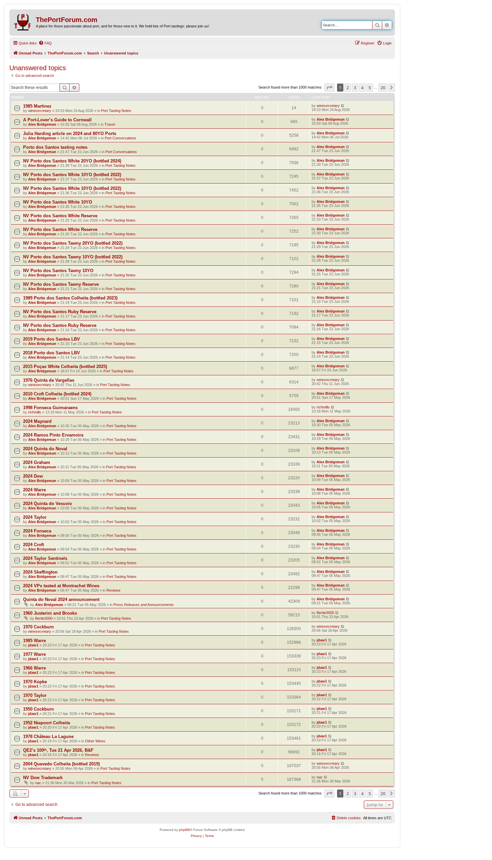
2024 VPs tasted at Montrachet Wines (61, 585)
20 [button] (383, 88)
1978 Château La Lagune (48, 736)
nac (38, 783)
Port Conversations (120, 138)
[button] (329, 88)
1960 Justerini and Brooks (50, 613)
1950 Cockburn (38, 709)
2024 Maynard (37, 421)
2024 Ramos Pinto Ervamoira (53, 435)
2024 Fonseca (37, 530)
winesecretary (39, 111)
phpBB (184, 830)
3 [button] (355, 88)
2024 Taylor (35, 517)
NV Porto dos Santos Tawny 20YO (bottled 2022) (72, 243)
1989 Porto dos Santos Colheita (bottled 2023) (70, 297)
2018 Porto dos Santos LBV (51, 352)
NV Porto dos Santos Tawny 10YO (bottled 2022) (72, 256)
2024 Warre (34, 489)
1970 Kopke (35, 681)
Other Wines (95, 741)
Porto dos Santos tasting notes (55, 147)
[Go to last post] (343, 106)
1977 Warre (34, 654)
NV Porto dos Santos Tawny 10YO (58, 270)
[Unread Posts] (23, 21)
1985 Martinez (37, 106)
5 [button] (369, 88)
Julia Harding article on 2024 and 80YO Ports (69, 133)
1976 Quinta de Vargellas (48, 380)
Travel (109, 124)
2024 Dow (33, 476)
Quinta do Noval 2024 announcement (61, 599)
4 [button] (362, 88)
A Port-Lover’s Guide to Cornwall (57, 119)
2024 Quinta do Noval (45, 448)
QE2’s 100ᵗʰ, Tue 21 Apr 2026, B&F (58, 750)
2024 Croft (33, 544)
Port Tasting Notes (116, 111)
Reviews (113, 590)
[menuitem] (45, 43)
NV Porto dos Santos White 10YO (57, 202)
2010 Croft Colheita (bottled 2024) (57, 393)
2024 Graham (36, 462)
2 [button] (347, 88)
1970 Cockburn (38, 626)
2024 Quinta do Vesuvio (47, 503)
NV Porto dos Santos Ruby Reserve (59, 311)
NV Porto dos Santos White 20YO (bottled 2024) (72, 160)
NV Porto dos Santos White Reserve (60, 215)
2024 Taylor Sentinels (45, 558)
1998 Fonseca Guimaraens (50, 407)
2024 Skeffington (40, 572)
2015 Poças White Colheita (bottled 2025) (65, 366)
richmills (34, 412)
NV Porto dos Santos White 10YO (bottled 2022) (72, 174)
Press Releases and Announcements (143, 605)
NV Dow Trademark (43, 777)
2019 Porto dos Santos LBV (51, 339)
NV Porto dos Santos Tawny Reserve (61, 284)
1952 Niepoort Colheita (46, 722)
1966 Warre (34, 667)
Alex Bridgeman (42, 124)
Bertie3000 (44, 618)
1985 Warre (34, 640)
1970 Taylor (35, 695)
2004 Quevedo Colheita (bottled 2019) (61, 763)
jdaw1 (33, 645)
